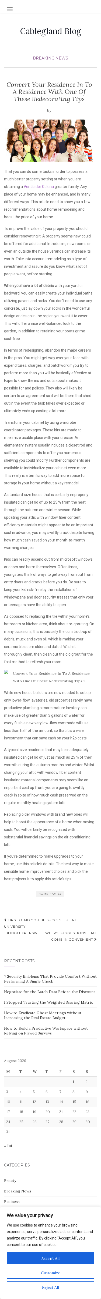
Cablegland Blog (50, 31)
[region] (50, 1253)
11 (21, 1101)
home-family (50, 893)
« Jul (8, 1145)
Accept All (50, 1258)
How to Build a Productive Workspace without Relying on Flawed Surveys (46, 1031)
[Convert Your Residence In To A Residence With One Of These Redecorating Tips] (49, 141)
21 (61, 1111)
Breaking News (50, 58)
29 (74, 1121)
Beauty (10, 1180)
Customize (50, 1272)
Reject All (50, 1287)
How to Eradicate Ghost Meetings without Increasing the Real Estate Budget (42, 1015)
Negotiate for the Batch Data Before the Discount (49, 991)
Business (12, 1201)
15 (74, 1101)
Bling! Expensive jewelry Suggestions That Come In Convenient (51, 936)
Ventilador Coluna (39, 186)
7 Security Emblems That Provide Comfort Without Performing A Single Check (50, 979)
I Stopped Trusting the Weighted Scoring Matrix (48, 1002)
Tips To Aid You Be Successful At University (40, 923)
